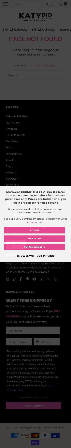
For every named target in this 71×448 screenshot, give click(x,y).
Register (34, 238)
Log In (34, 230)
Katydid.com (35, 222)
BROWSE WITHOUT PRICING (35, 256)
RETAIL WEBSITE (34, 247)
